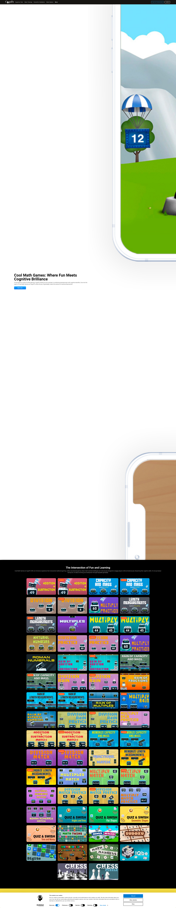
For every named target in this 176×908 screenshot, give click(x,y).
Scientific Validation (39, 2)
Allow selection (133, 900)
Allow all (133, 896)
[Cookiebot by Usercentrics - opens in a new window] (40, 905)
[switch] (71, 905)
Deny (133, 904)
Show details (103, 905)
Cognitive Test (19, 2)
